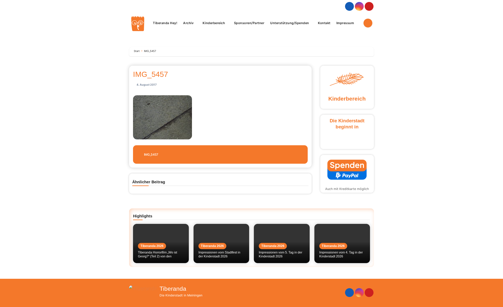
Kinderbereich (214, 23)
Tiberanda (173, 288)
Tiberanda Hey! (165, 23)
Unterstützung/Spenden (290, 23)
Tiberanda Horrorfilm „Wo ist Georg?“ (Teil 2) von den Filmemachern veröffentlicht (157, 256)
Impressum (345, 23)
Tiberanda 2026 (151, 246)
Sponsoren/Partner (249, 23)
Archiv (189, 23)
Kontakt (324, 23)
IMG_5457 (150, 74)
